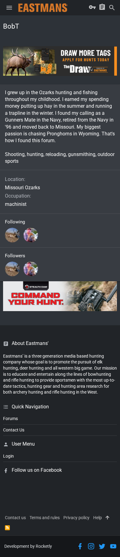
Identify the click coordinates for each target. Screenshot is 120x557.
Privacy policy (76, 517)
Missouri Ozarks (22, 187)
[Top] (107, 518)
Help (97, 517)
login (8, 456)
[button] (9, 7)
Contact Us (13, 429)
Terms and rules (45, 517)
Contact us (15, 517)
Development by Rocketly (28, 546)
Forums (10, 418)
